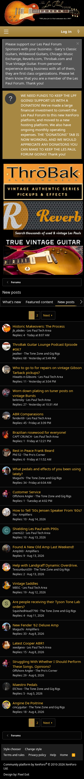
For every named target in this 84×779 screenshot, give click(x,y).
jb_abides (19, 330)
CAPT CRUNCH (22, 437)
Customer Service (27, 492)
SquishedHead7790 (25, 611)
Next (46, 315)
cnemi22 (18, 533)
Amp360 (18, 551)
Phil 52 (17, 455)
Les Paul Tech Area (39, 330)
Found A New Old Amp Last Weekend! (43, 546)
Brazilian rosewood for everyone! (39, 432)
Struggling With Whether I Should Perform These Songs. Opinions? (47, 664)
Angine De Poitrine (28, 703)
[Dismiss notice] (77, 44)
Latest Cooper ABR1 (29, 643)
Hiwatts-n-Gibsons (24, 377)
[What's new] (78, 31)
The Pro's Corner (34, 455)
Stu (15, 515)
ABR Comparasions (28, 414)
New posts (66, 301)
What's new (12, 301)
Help (53, 755)
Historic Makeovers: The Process (39, 326)
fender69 (18, 418)
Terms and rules (14, 755)
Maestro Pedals (25, 684)
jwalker (17, 354)
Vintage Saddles (25, 583)
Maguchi (18, 478)
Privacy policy (37, 755)
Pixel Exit (23, 774)
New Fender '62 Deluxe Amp (36, 625)
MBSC (17, 588)
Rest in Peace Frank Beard (33, 450)
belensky (18, 400)
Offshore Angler (23, 496)
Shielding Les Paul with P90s (36, 528)
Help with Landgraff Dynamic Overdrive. (45, 565)
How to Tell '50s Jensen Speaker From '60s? (47, 510)
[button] (6, 31)
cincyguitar (20, 707)
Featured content (39, 301)
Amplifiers (25, 515)
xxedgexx (19, 647)
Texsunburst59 (22, 569)
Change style (33, 749)
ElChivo (17, 689)
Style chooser (12, 749)
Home (64, 755)
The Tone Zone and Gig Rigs (42, 354)
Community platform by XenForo (40, 766)
